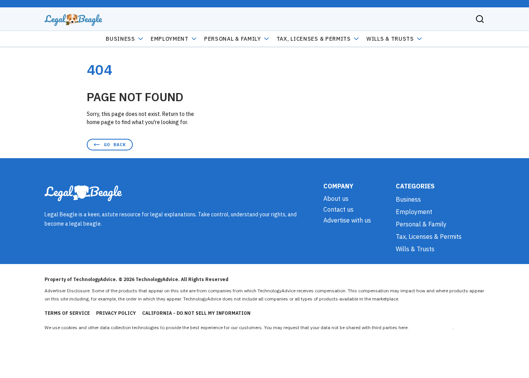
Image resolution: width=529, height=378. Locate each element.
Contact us (338, 209)
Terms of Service (67, 313)
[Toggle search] (479, 19)
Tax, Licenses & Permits (314, 38)
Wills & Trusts (390, 38)
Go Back (115, 144)
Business (120, 38)
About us (336, 198)
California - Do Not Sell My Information (196, 313)
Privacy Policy (116, 313)
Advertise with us (347, 220)
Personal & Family (232, 38)
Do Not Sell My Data (431, 327)
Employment (170, 38)
